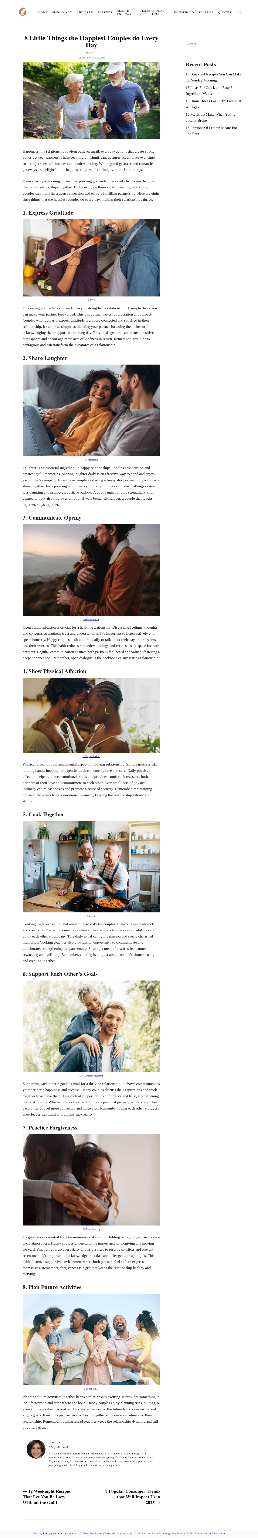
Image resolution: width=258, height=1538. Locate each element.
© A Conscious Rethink (92, 1075)
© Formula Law (91, 1388)
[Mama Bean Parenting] (26, 12)
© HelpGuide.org (91, 619)
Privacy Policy (41, 1533)
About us (57, 1533)
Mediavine (218, 1533)
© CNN (91, 300)
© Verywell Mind (91, 756)
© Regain (91, 916)
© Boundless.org (91, 1229)
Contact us (71, 1533)
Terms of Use (112, 1533)
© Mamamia (91, 459)
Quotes (224, 12)
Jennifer (93, 52)
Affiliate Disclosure (91, 1533)
